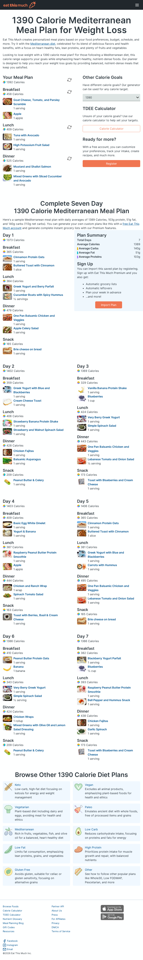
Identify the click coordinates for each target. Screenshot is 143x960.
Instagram (12, 945)
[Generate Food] (69, 103)
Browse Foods (10, 906)
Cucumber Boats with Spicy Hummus (38, 295)
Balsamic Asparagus (27, 459)
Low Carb (91, 829)
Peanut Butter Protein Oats (31, 658)
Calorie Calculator (111, 128)
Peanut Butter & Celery (28, 480)
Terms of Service (61, 931)
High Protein (93, 847)
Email (10, 949)
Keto (18, 785)
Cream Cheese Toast (27, 400)
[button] (111, 97)
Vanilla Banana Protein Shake (107, 388)
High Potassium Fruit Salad (31, 145)
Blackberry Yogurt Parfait (104, 658)
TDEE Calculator (12, 914)
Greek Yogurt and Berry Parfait (33, 286)
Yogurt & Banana (24, 531)
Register (111, 163)
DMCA (55, 927)
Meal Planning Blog (13, 923)
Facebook (12, 940)
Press (55, 914)
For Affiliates (58, 919)
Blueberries (95, 396)
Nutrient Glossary (12, 919)
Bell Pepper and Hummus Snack (109, 700)
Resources (8, 931)
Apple (17, 114)
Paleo (88, 807)
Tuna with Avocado (26, 135)
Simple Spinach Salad (102, 425)
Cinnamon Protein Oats (28, 257)
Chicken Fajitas (23, 451)
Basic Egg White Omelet (29, 523)
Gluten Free (22, 869)
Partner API (58, 906)
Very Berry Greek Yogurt (104, 417)
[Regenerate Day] (69, 79)
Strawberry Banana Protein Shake (35, 421)
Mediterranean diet (42, 43)
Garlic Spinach (97, 729)
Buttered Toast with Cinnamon (33, 265)
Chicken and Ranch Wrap (30, 586)
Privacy (55, 923)
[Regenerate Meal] (69, 91)
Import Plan (108, 305)
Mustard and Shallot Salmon (32, 166)
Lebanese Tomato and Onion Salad (111, 459)
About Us (57, 910)
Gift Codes (9, 927)
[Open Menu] (137, 4)
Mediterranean (24, 829)
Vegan (89, 785)
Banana (18, 666)
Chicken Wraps (23, 716)
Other (88, 869)
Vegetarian (22, 807)
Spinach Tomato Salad (28, 594)
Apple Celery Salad (26, 328)
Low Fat (20, 847)
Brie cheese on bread (27, 349)
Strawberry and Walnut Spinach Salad (38, 430)
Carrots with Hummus (102, 565)
